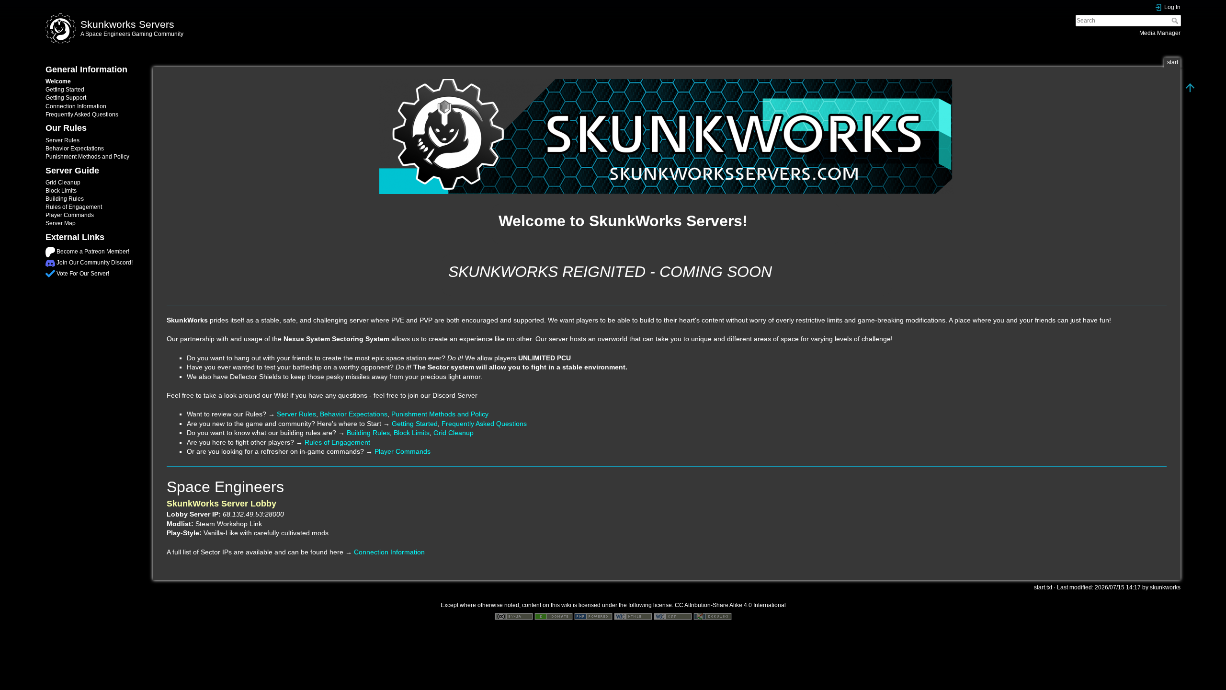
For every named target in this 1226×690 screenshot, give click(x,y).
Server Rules (62, 140)
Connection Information (75, 106)
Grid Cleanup (62, 182)
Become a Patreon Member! (93, 251)
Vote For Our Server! (83, 273)
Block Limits (61, 190)
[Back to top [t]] (1190, 87)
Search (1176, 20)
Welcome (58, 81)
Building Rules (64, 199)
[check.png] (50, 273)
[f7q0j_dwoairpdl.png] (50, 251)
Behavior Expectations (74, 148)
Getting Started (64, 89)
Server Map (60, 223)
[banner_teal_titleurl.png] (667, 136)
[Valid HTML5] (633, 616)
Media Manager (1160, 33)
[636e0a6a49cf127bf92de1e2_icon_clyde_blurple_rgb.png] (50, 262)
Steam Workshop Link (228, 524)
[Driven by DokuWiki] (712, 616)
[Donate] (553, 616)
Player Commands (69, 215)
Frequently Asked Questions (81, 114)
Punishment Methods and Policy (87, 156)
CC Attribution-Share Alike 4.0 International (730, 605)
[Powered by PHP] (593, 616)
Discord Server (454, 395)
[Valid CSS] (673, 616)
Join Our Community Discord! (95, 262)
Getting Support (65, 97)
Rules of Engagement (73, 207)
